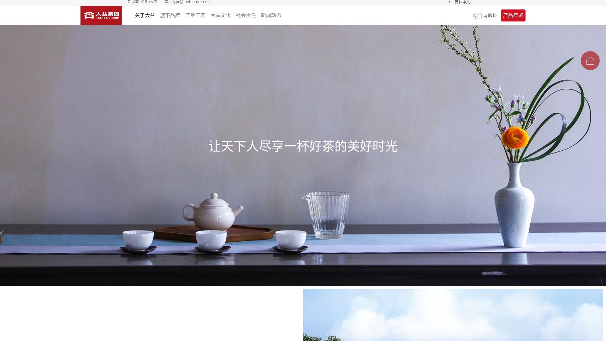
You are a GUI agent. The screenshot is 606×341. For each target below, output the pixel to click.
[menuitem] (271, 15)
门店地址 (487, 15)
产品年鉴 (513, 15)
